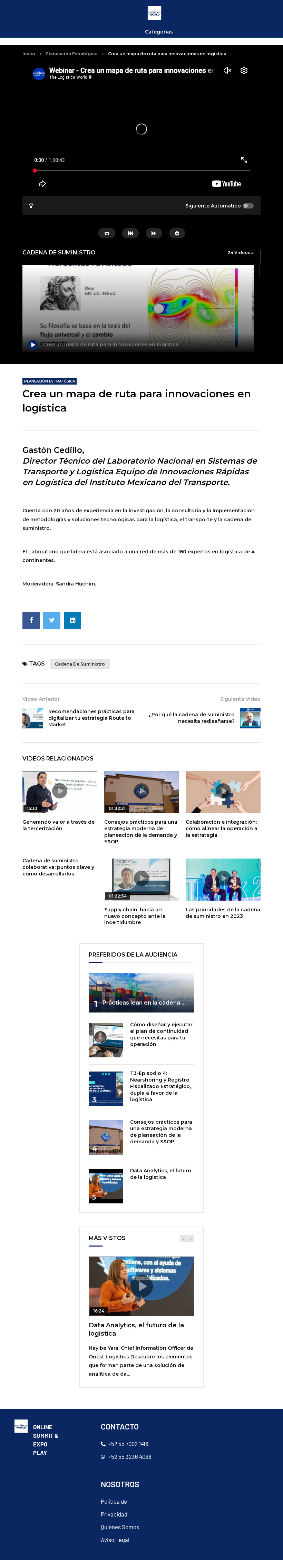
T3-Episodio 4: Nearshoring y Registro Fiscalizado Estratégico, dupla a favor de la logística (160, 1086)
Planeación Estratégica (72, 53)
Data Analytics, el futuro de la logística (160, 1173)
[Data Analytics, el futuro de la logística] (106, 1186)
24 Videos (239, 252)
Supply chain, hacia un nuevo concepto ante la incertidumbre (135, 916)
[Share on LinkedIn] (72, 620)
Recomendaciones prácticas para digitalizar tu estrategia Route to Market (91, 718)
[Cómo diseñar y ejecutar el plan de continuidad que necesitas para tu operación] (106, 1040)
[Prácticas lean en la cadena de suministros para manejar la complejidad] (141, 993)
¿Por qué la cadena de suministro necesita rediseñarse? (192, 717)
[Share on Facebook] (31, 620)
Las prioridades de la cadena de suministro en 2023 (223, 913)
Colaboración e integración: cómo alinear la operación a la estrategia (221, 828)
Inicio (28, 53)
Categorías (159, 32)
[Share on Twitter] (51, 620)
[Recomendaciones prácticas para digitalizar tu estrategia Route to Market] (32, 718)
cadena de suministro (80, 664)
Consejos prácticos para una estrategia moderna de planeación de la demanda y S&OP (140, 832)
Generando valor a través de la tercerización (58, 825)
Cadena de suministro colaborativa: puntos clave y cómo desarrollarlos (58, 867)
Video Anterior (41, 699)
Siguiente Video (240, 699)
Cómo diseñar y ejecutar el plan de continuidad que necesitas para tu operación (161, 1034)
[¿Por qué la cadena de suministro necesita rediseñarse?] (250, 718)
